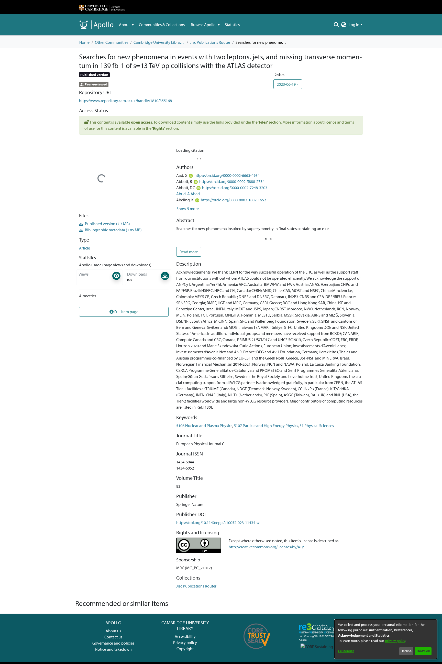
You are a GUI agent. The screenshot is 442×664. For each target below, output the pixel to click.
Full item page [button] (126, 311)
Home (84, 42)
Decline (406, 651)
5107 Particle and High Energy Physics (266, 425)
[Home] (102, 7)
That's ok (423, 651)
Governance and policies (113, 643)
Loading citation (190, 150)
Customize (346, 651)
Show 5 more (187, 208)
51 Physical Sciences (317, 425)
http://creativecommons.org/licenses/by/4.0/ (266, 546)
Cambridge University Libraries (159, 42)
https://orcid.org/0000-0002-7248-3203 (234, 187)
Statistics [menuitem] (232, 24)
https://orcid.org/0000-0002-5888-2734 (231, 181)
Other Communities (111, 42)
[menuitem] (126, 24)
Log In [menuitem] (354, 24)
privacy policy (395, 640)
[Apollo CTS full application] (257, 650)
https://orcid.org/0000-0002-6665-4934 (227, 175)
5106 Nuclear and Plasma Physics (204, 425)
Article (84, 248)
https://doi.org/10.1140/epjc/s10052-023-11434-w (218, 522)
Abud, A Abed (188, 193)
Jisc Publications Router (210, 42)
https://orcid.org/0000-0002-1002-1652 (233, 199)
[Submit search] (336, 24)
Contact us (113, 636)
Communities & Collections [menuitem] (162, 24)
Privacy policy (185, 642)
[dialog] (386, 639)
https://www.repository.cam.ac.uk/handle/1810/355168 (125, 100)
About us (113, 630)
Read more (189, 251)
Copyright (185, 648)
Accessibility (185, 636)
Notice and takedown (113, 649)
